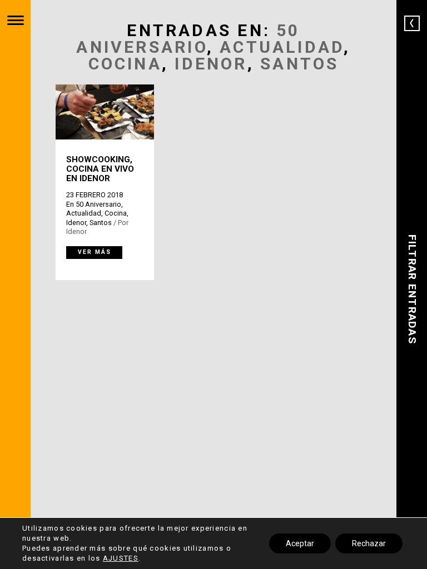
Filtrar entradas (412, 289)
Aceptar (300, 543)
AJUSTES (120, 558)
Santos (299, 63)
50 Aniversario (188, 39)
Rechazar (369, 543)
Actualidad (282, 47)
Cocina (125, 63)
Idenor (211, 63)
